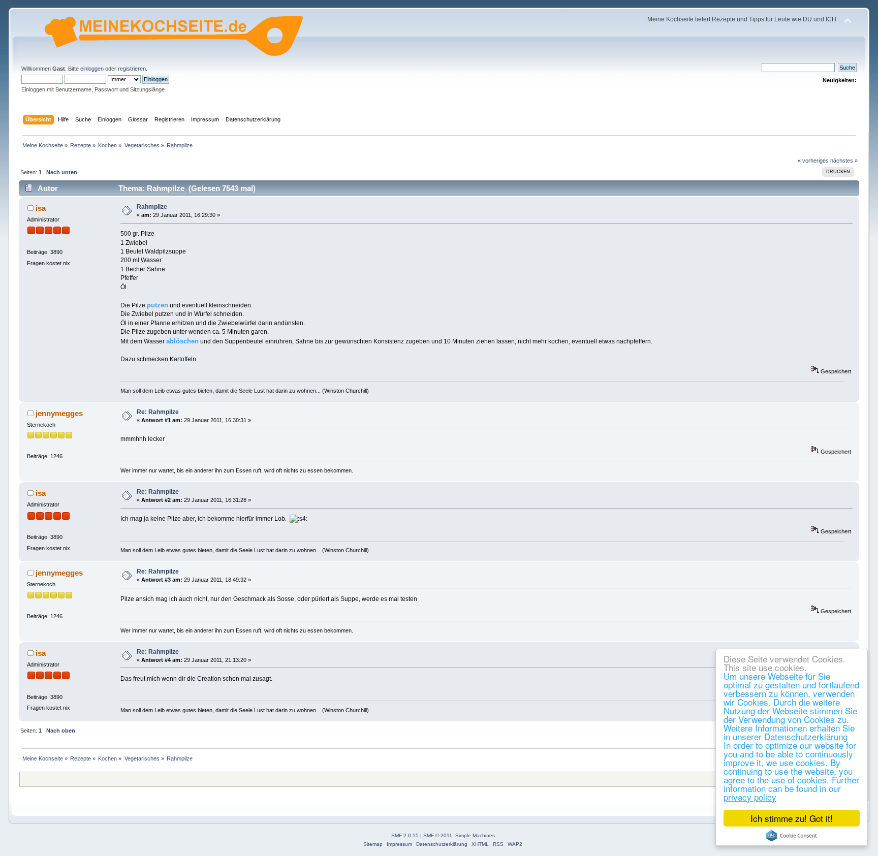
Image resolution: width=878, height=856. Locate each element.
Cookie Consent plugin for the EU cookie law (791, 835)
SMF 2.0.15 (405, 835)
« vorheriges (813, 160)
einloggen (92, 69)
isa (41, 208)
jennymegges (59, 413)
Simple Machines (475, 835)
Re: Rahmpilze (158, 412)
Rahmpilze (152, 206)
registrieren (132, 69)
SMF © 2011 (437, 835)
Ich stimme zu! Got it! (791, 818)
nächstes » (844, 160)
